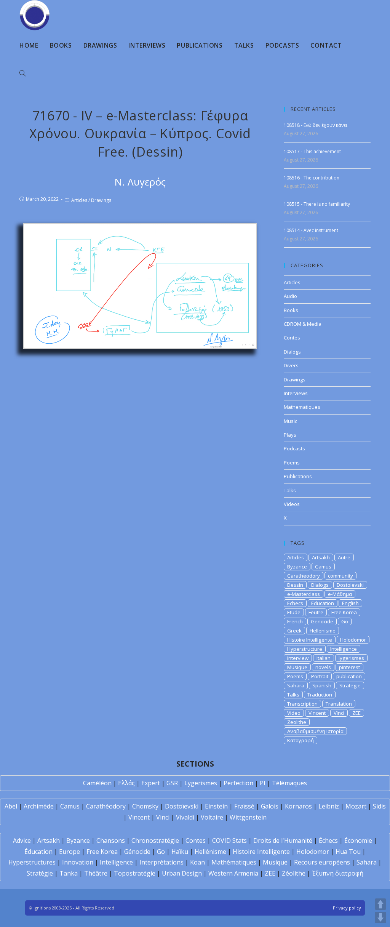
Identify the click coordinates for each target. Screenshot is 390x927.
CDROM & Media (302, 323)
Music (290, 421)
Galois (269, 806)
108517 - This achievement (312, 151)
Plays (290, 434)
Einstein (216, 806)
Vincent (317, 712)
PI (262, 783)
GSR (172, 783)
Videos (292, 504)
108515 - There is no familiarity (317, 204)
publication (349, 676)
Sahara (295, 685)
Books (291, 310)
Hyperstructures (32, 862)
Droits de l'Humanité (282, 840)
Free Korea (344, 612)
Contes (292, 337)
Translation (339, 703)
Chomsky (145, 806)
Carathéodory (106, 806)
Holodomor (353, 639)
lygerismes (351, 658)
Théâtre (95, 873)
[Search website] (22, 73)
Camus (323, 566)
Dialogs (292, 351)
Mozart (355, 806)
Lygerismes (200, 783)
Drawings (101, 200)
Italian (323, 658)
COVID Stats (229, 840)
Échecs (328, 840)
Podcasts (294, 448)
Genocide (322, 621)
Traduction (319, 694)
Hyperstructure (304, 648)
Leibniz (328, 806)
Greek (294, 630)
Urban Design (182, 873)
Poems (292, 462)
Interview (297, 658)
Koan (197, 862)
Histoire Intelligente (309, 639)
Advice (22, 840)
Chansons (110, 840)
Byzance (297, 566)
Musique (297, 667)
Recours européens (322, 862)
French (295, 621)
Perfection (238, 783)
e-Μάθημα (340, 594)
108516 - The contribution (311, 178)
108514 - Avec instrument (311, 230)
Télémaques (289, 783)
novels (323, 667)
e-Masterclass (303, 594)
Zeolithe (296, 722)
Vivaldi (185, 817)
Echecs (295, 603)
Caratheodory (303, 575)
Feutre (315, 612)
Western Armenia (233, 873)
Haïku (179, 851)
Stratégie (40, 873)
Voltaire (212, 817)
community (340, 575)
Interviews (296, 393)
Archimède (39, 806)
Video (293, 712)
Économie (358, 840)
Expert (150, 783)
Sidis (379, 806)
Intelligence (343, 648)
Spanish (321, 685)
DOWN (380, 917)
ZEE (356, 712)
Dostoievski (350, 584)
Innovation (77, 862)
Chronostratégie (155, 840)
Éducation (38, 851)
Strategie (350, 685)
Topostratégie (134, 873)
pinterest (349, 667)
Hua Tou (348, 851)
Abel (11, 806)
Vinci (339, 712)
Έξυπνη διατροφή (337, 873)
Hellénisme (210, 851)
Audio (290, 296)
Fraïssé (244, 806)
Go (344, 621)
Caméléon (97, 783)
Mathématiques (233, 862)
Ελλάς (126, 783)
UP (380, 904)
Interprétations (161, 862)
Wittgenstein (248, 817)
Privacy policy (347, 908)
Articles (79, 200)
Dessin (295, 584)
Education (322, 603)
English (350, 603)
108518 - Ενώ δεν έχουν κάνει (315, 125)
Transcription (302, 703)
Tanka (68, 873)
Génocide (137, 851)
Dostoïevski (181, 806)
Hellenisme (323, 630)
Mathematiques (302, 406)
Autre (344, 557)
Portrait (319, 676)
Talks (290, 490)
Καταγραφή (300, 740)
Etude (293, 612)
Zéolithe (293, 873)
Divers (291, 365)
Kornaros (298, 806)
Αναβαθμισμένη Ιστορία (315, 731)
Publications (298, 476)
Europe (69, 851)
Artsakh (321, 557)
